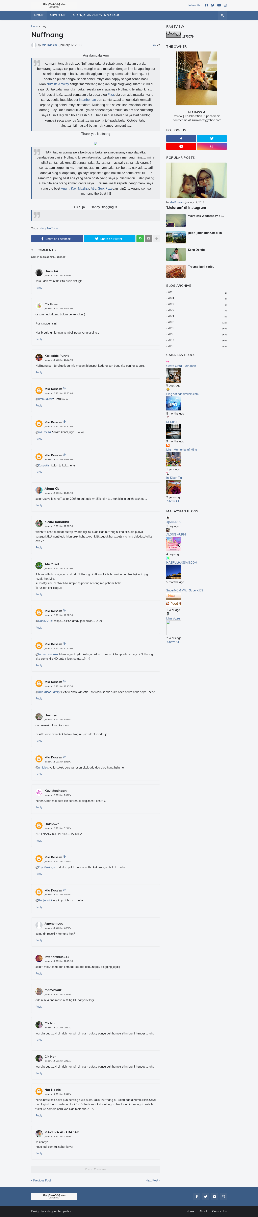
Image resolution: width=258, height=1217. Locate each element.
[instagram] (225, 5)
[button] (222, 15)
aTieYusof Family (49, 692)
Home (34, 26)
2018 (197, 334)
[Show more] (156, 238)
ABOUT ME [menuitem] (58, 15)
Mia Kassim (53, 389)
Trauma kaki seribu (201, 267)
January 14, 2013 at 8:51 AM (58, 1136)
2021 (197, 316)
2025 (197, 292)
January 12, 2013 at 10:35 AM (59, 393)
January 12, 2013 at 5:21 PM (58, 828)
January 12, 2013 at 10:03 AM (59, 360)
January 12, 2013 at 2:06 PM (58, 795)
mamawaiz (53, 990)
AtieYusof (52, 564)
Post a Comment (96, 1169)
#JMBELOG (173, 522)
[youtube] (219, 5)
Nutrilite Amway (58, 84)
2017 (197, 340)
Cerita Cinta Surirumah (181, 366)
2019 (197, 328)
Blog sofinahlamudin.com (182, 394)
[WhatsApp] (140, 238)
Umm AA (51, 271)
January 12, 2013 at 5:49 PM (58, 861)
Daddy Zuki (45, 621)
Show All (173, 501)
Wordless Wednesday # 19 (206, 216)
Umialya (51, 715)
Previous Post (42, 1180)
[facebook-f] (181, 138)
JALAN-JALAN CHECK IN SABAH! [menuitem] (95, 15)
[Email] (148, 238)
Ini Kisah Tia (174, 478)
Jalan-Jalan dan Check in (205, 233)
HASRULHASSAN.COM (181, 562)
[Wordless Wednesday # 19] (176, 220)
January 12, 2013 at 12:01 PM (59, 526)
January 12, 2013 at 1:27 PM (58, 719)
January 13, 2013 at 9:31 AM (58, 1027)
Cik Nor (50, 1023)
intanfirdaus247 (57, 957)
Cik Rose (51, 304)
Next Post (152, 1180)
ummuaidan (45, 399)
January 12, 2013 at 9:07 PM (58, 928)
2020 (197, 322)
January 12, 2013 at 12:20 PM (59, 568)
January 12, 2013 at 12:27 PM (59, 615)
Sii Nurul (171, 422)
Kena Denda (196, 250)
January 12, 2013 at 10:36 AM (59, 459)
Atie (93, 188)
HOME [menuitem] (39, 15)
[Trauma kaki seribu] (176, 271)
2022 (197, 310)
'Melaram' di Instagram (186, 207)
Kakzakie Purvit (57, 356)
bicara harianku (57, 522)
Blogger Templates (59, 1211)
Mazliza (83, 188)
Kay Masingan (56, 791)
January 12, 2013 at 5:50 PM (58, 894)
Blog (43, 26)
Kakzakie (44, 465)
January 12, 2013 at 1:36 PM (58, 761)
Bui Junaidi (45, 900)
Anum (65, 188)
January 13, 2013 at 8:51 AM (58, 994)
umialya (43, 767)
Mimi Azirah (173, 618)
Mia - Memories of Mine (181, 450)
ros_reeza (44, 432)
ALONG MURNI (176, 534)
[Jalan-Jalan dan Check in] (176, 237)
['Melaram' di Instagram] (196, 180)
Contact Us (219, 1211)
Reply (38, 287)
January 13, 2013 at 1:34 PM (58, 1094)
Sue (101, 188)
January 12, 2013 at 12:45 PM (59, 648)
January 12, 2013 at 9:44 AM (58, 275)
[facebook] (206, 5)
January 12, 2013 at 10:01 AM (59, 308)
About (203, 1211)
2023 (197, 304)
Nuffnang (53, 228)
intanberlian (87, 99)
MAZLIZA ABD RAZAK (62, 1132)
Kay (73, 188)
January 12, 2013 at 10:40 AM (59, 493)
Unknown (52, 824)
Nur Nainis (53, 1090)
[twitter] (212, 5)
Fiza (111, 94)
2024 (197, 298)
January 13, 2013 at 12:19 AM (59, 961)
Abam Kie (52, 488)
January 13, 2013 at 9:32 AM (58, 1060)
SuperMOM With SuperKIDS (184, 590)
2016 (197, 346)
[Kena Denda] (176, 254)
